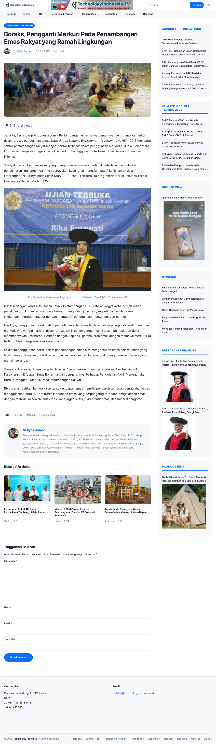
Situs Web (10, 639)
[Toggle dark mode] (209, 5)
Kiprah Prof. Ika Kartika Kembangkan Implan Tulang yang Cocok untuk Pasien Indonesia (184, 363)
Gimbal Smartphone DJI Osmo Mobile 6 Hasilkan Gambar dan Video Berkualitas (184, 479)
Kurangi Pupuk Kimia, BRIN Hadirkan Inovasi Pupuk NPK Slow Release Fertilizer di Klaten (182, 75)
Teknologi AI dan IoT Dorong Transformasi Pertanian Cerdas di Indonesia (180, 41)
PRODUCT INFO (173, 466)
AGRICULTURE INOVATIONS (181, 29)
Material (195, 738)
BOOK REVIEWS (173, 187)
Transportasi (89, 13)
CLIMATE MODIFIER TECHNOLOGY (176, 108)
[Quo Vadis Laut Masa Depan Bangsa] (184, 230)
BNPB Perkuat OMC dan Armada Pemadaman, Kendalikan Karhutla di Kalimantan (182, 122)
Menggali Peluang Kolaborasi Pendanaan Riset (184, 330)
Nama (8, 607)
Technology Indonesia (25, 738)
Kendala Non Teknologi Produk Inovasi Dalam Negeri (183, 289)
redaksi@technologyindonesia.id (133, 693)
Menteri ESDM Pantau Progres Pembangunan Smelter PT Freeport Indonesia (75, 512)
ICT (40, 13)
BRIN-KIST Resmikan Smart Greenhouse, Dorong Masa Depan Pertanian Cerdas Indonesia (184, 53)
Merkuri (31, 415)
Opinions (169, 277)
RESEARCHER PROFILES (179, 350)
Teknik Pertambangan (19, 25)
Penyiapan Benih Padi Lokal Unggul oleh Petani (184, 319)
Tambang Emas (47, 415)
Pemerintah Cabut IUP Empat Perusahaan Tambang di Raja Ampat (24, 511)
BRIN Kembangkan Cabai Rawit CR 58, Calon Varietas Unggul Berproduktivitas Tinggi (184, 64)
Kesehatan (111, 13)
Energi (26, 13)
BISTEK (208, 738)
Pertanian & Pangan (62, 13)
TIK (98, 738)
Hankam (130, 13)
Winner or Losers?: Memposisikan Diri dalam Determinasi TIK (183, 300)
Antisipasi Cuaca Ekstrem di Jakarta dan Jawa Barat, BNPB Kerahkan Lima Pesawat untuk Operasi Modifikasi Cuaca (184, 156)
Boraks (18, 415)
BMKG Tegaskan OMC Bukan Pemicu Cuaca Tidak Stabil (182, 144)
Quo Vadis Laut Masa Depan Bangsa (182, 197)
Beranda (11, 13)
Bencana (148, 13)
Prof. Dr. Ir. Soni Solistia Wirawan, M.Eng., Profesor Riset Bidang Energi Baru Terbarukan (185, 410)
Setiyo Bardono (24, 51)
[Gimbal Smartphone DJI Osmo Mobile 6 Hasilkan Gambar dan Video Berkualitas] (184, 506)
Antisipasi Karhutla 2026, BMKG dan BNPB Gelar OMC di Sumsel (182, 133)
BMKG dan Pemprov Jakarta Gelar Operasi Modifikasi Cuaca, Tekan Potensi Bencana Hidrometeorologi (185, 167)
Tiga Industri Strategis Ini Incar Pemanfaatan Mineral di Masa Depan (126, 511)
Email (8, 623)
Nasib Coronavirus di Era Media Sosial (183, 309)
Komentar (10, 561)
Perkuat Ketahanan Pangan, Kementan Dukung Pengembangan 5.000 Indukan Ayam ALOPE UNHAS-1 (184, 86)
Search (197, 5)
